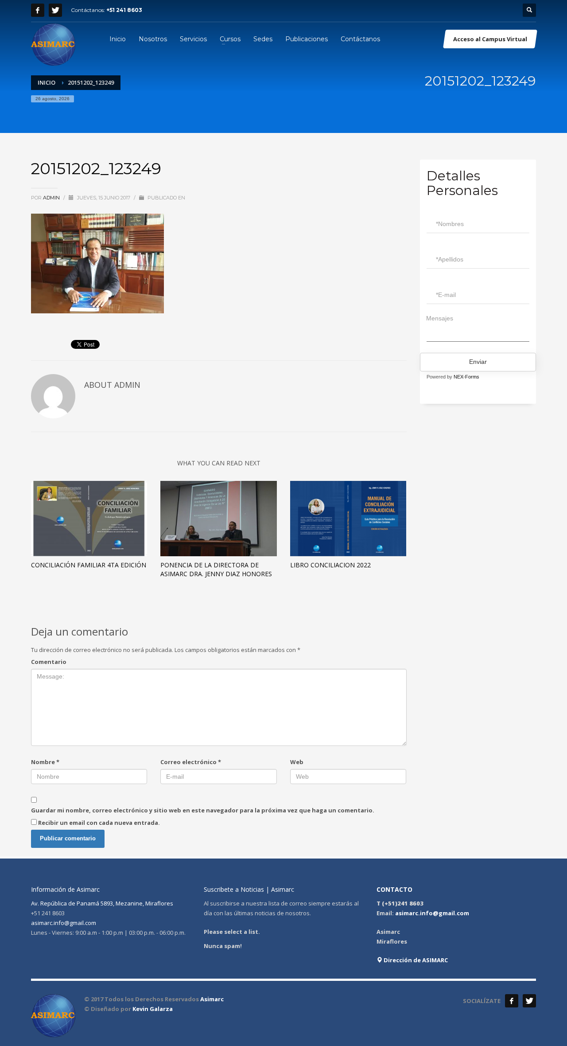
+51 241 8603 (124, 10)
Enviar (478, 361)
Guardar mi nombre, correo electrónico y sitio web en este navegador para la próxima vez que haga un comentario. (202, 810)
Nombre (45, 762)
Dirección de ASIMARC (415, 960)
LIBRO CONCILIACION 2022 (330, 565)
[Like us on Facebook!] (511, 1000)
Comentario (48, 662)
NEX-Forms (466, 376)
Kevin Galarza (152, 1009)
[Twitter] (55, 10)
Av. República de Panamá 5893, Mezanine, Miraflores (102, 903)
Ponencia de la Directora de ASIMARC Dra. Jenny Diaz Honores (216, 569)
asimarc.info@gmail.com (63, 923)
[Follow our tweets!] (529, 1000)
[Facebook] (37, 10)
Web (296, 762)
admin (52, 198)
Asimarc (212, 999)
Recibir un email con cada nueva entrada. (99, 823)
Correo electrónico (190, 762)
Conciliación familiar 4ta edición (88, 565)
